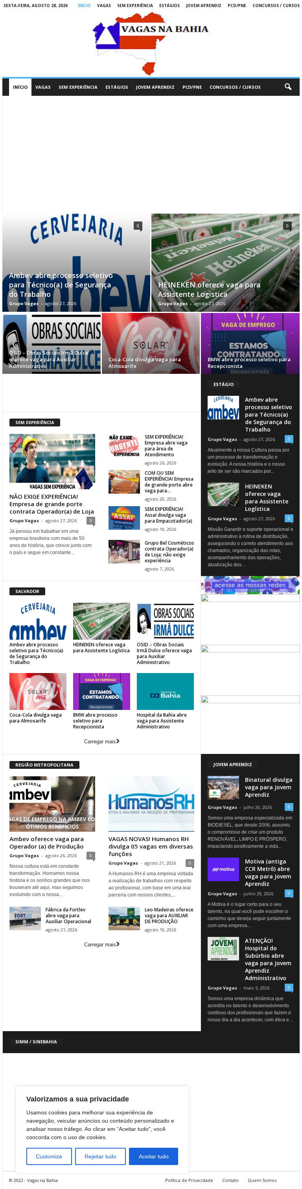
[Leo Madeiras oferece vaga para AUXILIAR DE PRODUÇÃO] (124, 918)
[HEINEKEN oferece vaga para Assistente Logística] (225, 271)
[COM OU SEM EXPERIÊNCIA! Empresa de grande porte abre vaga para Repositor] (124, 482)
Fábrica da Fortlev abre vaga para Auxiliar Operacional (68, 915)
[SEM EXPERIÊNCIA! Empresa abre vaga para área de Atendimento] (124, 445)
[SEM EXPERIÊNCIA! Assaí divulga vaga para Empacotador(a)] (124, 518)
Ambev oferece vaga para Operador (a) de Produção (46, 842)
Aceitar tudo (154, 1156)
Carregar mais (100, 741)
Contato (230, 1180)
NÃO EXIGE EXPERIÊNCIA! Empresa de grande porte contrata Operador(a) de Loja (51, 503)
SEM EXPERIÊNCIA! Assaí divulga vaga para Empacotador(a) (168, 515)
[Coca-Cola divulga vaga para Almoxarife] (151, 344)
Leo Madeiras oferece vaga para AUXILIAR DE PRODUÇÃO (169, 915)
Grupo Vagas (24, 303)
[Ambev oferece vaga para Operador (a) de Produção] (52, 804)
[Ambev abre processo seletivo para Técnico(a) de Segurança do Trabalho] (37, 621)
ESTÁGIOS (169, 5)
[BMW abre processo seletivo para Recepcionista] (250, 345)
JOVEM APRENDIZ (203, 5)
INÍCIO (84, 5)
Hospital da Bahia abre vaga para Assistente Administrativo (162, 721)
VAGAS (104, 5)
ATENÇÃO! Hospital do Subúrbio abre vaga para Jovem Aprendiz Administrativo (268, 959)
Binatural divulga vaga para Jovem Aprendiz (269, 787)
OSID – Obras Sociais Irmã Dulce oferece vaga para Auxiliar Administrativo (48, 359)
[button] (287, 87)
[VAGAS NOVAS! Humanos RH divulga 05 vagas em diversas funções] (151, 804)
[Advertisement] (151, 155)
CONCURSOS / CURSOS (276, 5)
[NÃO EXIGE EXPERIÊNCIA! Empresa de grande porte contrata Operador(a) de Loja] (52, 461)
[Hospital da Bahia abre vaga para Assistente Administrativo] (165, 691)
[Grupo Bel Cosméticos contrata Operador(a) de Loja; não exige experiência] (124, 551)
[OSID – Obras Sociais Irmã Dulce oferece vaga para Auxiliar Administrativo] (51, 344)
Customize (49, 1156)
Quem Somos (262, 1180)
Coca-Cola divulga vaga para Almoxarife (145, 363)
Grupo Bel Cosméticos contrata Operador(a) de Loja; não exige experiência (169, 552)
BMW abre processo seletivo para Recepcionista (249, 363)
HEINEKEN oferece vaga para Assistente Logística (209, 289)
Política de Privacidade (189, 1180)
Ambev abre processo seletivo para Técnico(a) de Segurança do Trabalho (61, 285)
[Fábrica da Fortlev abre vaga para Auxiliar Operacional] (25, 918)
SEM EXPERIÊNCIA (135, 5)
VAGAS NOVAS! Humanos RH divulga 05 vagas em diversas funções (151, 846)
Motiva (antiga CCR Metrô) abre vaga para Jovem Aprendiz (268, 872)
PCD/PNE (237, 5)
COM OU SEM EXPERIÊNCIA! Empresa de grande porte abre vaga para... (169, 482)
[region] (102, 1129)
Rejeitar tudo (100, 1156)
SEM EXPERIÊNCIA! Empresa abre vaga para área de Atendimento (166, 446)
